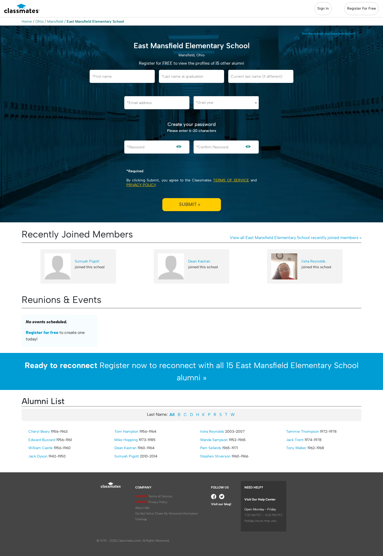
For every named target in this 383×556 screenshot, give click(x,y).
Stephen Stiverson (215, 456)
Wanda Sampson (214, 440)
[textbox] (226, 102)
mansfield (55, 21)
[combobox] (226, 102)
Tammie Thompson (302, 431)
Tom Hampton (126, 431)
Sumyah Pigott (87, 261)
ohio (39, 21)
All (172, 414)
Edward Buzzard (41, 440)
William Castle (40, 448)
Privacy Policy (141, 185)
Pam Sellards (210, 448)
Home (27, 21)
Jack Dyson (37, 456)
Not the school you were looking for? (328, 33)
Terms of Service (231, 180)
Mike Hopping (126, 440)
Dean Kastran (199, 261)
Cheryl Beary (39, 431)
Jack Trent (295, 440)
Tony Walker (296, 448)
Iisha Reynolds (313, 261)
